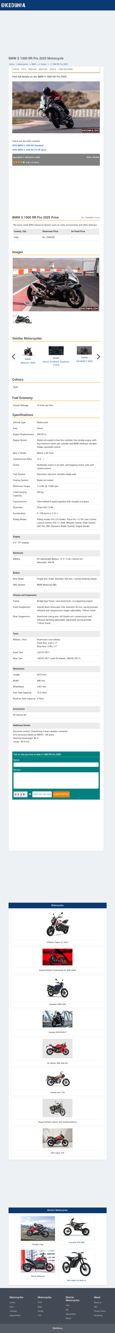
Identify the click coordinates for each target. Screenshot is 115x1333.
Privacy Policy (100, 1311)
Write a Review (93, 157)
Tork (67, 1305)
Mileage (43, 69)
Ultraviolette (71, 1314)
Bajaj (40, 1307)
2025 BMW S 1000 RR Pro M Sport (29, 149)
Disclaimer (98, 1315)
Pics (24, 69)
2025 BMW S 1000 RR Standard (27, 145)
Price (16, 69)
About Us (97, 1302)
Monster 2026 (28, 362)
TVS (39, 1315)
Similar (32, 69)
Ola (67, 1310)
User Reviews (65, 69)
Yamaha (13, 1311)
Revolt (68, 1318)
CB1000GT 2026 (84, 361)
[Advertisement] (57, 33)
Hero (12, 1307)
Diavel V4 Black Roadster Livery (56, 363)
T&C (95, 1307)
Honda (40, 1311)
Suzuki (12, 1302)
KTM (40, 1302)
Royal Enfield (15, 1315)
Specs (53, 69)
